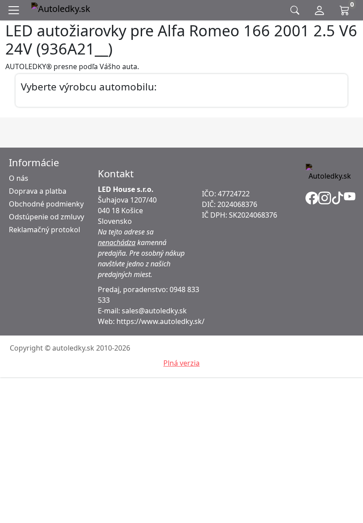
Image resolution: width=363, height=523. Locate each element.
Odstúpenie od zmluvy (46, 217)
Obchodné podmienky (46, 204)
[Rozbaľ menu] (15, 10)
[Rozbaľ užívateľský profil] (319, 10)
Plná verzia (181, 363)
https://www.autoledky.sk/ (160, 321)
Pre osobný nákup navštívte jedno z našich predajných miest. (141, 263)
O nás (18, 178)
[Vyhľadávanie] (294, 10)
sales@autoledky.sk (154, 311)
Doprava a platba (37, 191)
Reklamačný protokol (44, 229)
